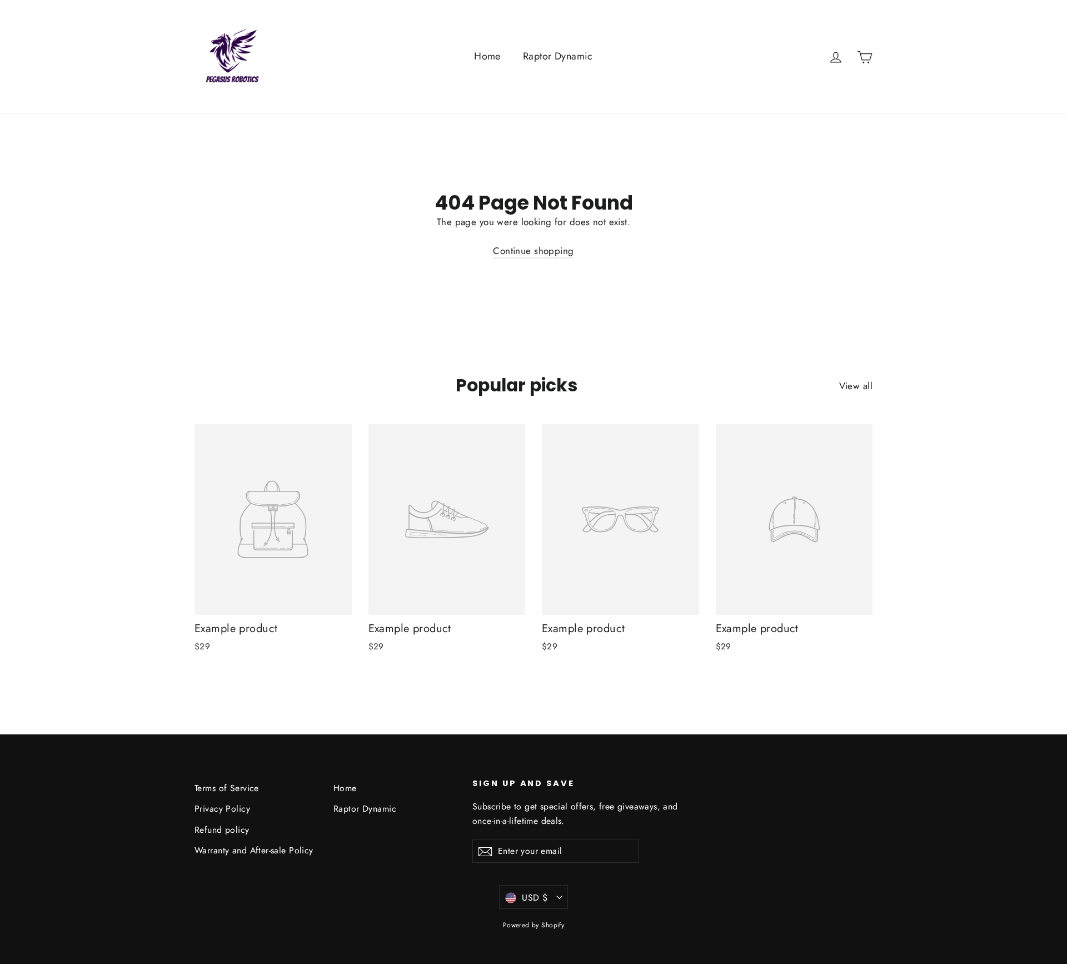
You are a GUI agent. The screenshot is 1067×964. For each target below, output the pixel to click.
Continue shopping (533, 250)
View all (855, 385)
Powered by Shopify (534, 925)
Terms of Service (227, 788)
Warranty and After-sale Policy (254, 850)
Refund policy (222, 829)
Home (487, 56)
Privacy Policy (222, 808)
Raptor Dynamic (558, 56)
